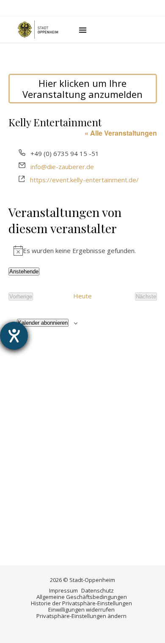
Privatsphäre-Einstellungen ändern (81, 616)
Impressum (63, 590)
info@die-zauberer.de (62, 166)
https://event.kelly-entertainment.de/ (84, 179)
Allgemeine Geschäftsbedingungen (81, 597)
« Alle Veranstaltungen (121, 133)
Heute (82, 296)
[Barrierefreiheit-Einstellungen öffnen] (14, 336)
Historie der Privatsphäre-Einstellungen (81, 603)
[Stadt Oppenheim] (38, 29)
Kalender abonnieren (43, 323)
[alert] (82, 250)
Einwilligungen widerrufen (81, 609)
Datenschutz (97, 590)
